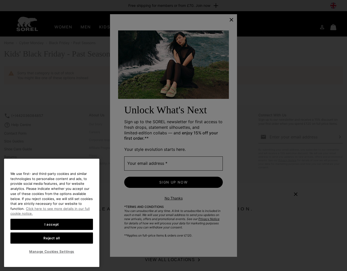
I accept (51, 224)
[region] (51, 213)
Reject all (51, 238)
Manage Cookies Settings (51, 251)
